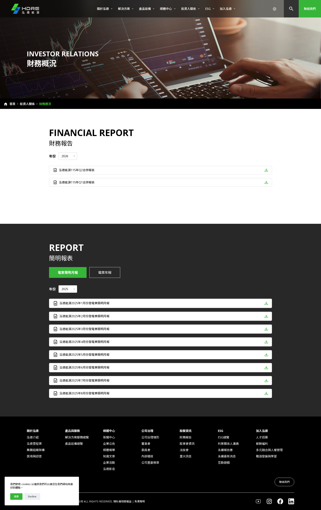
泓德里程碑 (34, 444)
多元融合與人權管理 (269, 450)
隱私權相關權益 (122, 501)
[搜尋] (291, 8)
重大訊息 (186, 456)
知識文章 (109, 456)
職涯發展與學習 (266, 456)
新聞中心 (109, 437)
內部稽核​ (147, 456)
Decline (32, 496)
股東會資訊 (187, 444)
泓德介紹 (33, 437)
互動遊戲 (224, 463)
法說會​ (184, 450)
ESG (208, 9)
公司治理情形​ (150, 437)
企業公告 (109, 444)
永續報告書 (225, 450)
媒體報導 (109, 450)
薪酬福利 (262, 444)
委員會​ (145, 450)
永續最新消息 (227, 456)
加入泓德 (226, 9)
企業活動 (109, 463)
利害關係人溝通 (228, 444)
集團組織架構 (36, 450)
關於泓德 (103, 9)
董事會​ (145, 444)
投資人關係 (188, 9)
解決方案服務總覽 (77, 437)
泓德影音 (109, 469)
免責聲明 (139, 501)
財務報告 (186, 437)
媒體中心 (166, 9)
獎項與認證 (34, 456)
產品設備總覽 (74, 444)
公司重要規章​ (150, 463)
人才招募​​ (262, 437)
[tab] (68, 272)
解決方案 (124, 9)
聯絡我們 (310, 9)
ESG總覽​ (223, 437)
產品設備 (145, 9)
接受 (16, 496)
